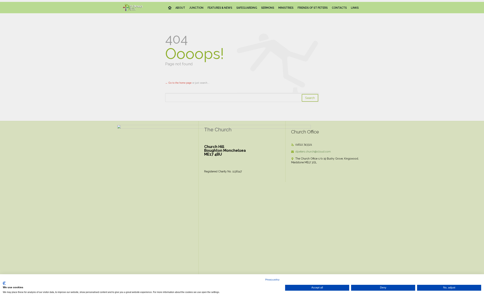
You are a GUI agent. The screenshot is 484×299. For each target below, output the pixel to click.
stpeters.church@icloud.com (311, 151)
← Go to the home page (178, 82)
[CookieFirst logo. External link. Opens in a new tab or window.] (4, 283)
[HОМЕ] (170, 7)
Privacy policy (272, 279)
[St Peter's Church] (133, 7)
